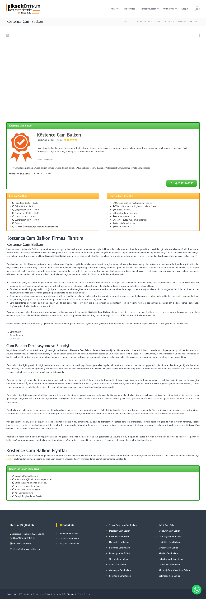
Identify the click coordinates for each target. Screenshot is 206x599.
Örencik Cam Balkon (118, 558)
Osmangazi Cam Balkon (170, 536)
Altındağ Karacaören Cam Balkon (174, 570)
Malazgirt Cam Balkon (119, 530)
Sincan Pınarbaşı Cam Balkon (123, 525)
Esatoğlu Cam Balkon (169, 542)
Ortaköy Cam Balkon (168, 547)
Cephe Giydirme (85, 594)
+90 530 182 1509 (21, 543)
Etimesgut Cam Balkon (120, 553)
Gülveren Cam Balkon (169, 564)
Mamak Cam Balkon (165, 21)
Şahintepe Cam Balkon (169, 575)
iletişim (9, 458)
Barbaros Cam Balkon (119, 547)
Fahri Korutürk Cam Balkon (171, 558)
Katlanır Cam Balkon (69, 538)
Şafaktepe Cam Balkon (120, 575)
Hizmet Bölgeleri (148, 8)
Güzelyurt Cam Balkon (169, 530)
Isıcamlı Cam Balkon (69, 533)
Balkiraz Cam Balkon (119, 536)
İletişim (184, 8)
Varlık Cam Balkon (117, 564)
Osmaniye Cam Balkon (120, 570)
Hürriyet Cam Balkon (119, 542)
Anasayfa (115, 8)
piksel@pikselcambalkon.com (27, 549)
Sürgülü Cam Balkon (69, 543)
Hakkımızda (129, 8)
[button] (196, 589)
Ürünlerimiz (168, 8)
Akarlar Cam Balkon (168, 553)
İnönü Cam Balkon (167, 525)
